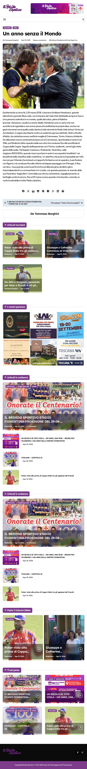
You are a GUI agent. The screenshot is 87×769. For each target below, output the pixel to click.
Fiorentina (7, 28)
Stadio (34, 386)
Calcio (51, 679)
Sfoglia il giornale (23, 386)
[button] (82, 639)
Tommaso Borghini (47, 213)
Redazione (8, 254)
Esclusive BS (60, 679)
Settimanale (11, 386)
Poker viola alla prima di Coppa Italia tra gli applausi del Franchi (21, 251)
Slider (16, 28)
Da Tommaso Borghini (11, 40)
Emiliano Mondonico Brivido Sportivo (63, 40)
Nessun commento (39, 40)
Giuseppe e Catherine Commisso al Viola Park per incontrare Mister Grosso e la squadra (64, 252)
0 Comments (31, 426)
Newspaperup (56, 765)
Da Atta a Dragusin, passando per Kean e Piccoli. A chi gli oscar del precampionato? (22, 285)
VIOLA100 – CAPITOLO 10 (31, 458)
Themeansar (67, 765)
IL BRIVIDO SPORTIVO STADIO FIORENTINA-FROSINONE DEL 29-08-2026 (32, 421)
